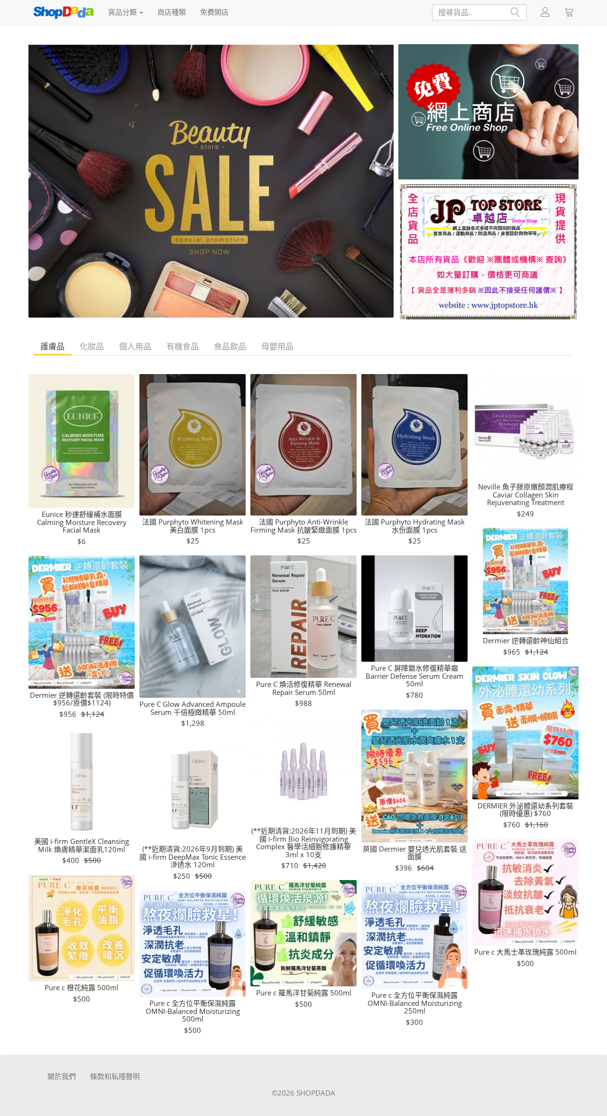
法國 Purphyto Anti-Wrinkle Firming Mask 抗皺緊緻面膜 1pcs (303, 526)
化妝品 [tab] (92, 346)
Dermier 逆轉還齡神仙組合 (526, 641)
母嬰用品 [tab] (277, 346)
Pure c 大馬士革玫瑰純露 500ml (525, 952)
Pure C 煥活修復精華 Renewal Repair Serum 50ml (303, 688)
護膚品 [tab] (52, 346)
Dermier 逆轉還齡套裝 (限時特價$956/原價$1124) (82, 699)
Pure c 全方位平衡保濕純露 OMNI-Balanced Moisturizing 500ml (193, 1011)
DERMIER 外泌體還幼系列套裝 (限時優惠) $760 (525, 809)
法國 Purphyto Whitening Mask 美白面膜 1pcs (192, 526)
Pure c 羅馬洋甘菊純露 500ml (303, 993)
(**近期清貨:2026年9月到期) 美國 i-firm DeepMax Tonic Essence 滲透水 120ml (192, 857)
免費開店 (214, 12)
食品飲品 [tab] (230, 346)
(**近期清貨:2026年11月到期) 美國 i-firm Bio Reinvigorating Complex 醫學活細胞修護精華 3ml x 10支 (303, 842)
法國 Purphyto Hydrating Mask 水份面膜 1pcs (415, 526)
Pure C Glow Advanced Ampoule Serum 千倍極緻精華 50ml (192, 708)
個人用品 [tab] (135, 346)
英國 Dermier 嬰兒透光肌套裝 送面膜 (415, 853)
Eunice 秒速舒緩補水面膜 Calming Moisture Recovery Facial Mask (82, 522)
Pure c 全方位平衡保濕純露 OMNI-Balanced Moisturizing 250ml (415, 1003)
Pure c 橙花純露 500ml (82, 988)
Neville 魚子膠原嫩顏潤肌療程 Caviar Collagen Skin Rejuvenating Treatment (525, 494)
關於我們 (61, 1076)
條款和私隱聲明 (115, 1076)
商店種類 (171, 12)
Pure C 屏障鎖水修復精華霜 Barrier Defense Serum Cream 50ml (414, 676)
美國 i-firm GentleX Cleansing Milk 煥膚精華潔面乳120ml (81, 845)
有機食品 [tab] (182, 346)
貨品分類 (123, 12)
